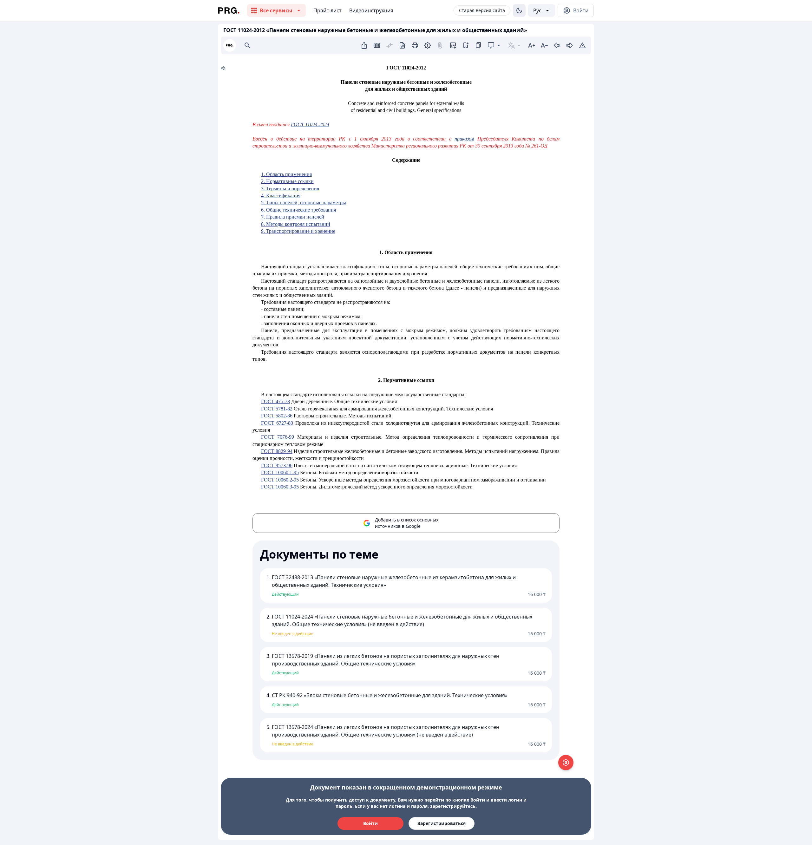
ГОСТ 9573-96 (276, 465)
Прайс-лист (327, 10)
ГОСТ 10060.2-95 (280, 479)
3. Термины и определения (290, 188)
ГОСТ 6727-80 (277, 423)
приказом (464, 138)
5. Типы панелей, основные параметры (303, 202)
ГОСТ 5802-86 (276, 415)
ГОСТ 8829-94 (276, 451)
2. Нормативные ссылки (287, 181)
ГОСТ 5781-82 (276, 408)
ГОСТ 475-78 (275, 401)
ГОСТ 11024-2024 (310, 124)
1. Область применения (286, 174)
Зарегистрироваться (441, 823)
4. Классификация (280, 195)
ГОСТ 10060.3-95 (280, 486)
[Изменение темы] (519, 10)
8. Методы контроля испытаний (295, 224)
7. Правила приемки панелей (292, 216)
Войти (370, 823)
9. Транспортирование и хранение (298, 231)
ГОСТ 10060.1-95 (280, 472)
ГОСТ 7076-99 (277, 437)
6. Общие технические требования (298, 210)
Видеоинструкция (371, 10)
